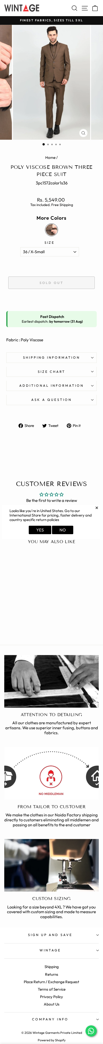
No (63, 529)
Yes (40, 529)
